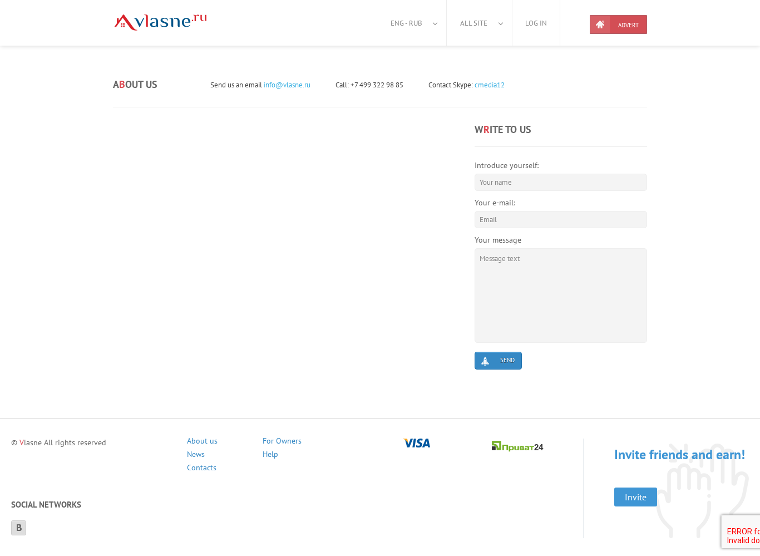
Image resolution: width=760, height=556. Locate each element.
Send (507, 360)
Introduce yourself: (507, 165)
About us (202, 442)
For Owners (282, 442)
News (196, 455)
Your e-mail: (495, 203)
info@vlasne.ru (287, 85)
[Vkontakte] (18, 527)
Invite (636, 497)
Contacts (201, 469)
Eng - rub (406, 23)
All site (473, 23)
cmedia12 (490, 85)
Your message (498, 240)
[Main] (160, 22)
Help (270, 455)
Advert (628, 25)
